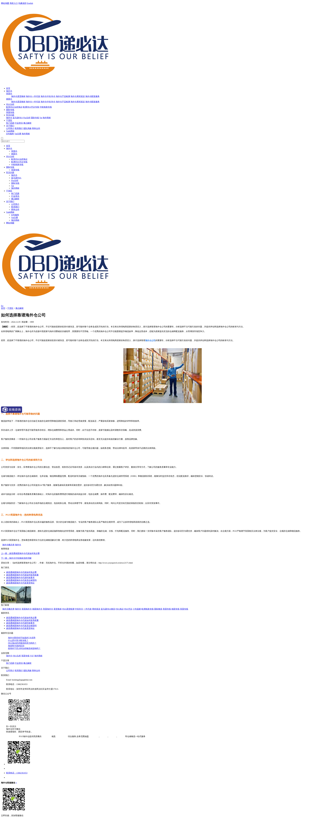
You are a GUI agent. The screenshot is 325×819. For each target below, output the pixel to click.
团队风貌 (27, 128)
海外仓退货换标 (18, 96)
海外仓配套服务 (92, 96)
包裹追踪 (22, 3)
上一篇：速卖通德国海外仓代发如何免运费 (20, 553)
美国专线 (167, 609)
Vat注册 (17, 134)
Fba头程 (26, 118)
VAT (32, 656)
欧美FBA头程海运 (14, 107)
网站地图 (5, 3)
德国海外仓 (37, 609)
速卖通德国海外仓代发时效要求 (20, 577)
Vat (40, 118)
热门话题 (10, 123)
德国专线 (175, 609)
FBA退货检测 (68, 609)
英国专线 (10, 112)
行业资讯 (19, 123)
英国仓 (9, 94)
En (2, 306)
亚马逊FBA (18, 118)
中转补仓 (79, 609)
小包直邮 (137, 609)
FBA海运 (120, 609)
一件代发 (88, 609)
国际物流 (158, 609)
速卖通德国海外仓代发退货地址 (20, 583)
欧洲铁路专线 (147, 609)
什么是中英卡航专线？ (18, 640)
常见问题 (10, 115)
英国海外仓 (27, 609)
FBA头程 (10, 104)
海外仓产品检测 (63, 96)
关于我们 (10, 126)
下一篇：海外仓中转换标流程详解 (16, 558)
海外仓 (9, 91)
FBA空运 (128, 609)
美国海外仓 (48, 609)
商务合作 (36, 128)
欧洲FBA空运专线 (31, 107)
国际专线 (10, 110)
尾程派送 (96, 609)
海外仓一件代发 (33, 96)
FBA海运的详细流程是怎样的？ (22, 643)
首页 (8, 88)
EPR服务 (10, 134)
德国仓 (9, 99)
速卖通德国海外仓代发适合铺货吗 (21, 580)
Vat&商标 (10, 131)
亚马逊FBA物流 (108, 609)
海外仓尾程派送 (78, 96)
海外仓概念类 (8, 545)
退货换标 (58, 609)
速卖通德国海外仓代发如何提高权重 (22, 575)
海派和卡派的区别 (16, 646)
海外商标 (47, 118)
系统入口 (14, 3)
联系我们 (19, 128)
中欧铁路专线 (46, 107)
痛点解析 (27, 123)
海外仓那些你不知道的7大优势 (21, 638)
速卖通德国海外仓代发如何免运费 (21, 572)
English (30, 3)
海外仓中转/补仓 (48, 96)
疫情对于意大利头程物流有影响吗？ (24, 648)
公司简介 (10, 128)
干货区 (9, 120)
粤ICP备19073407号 (9, 736)
